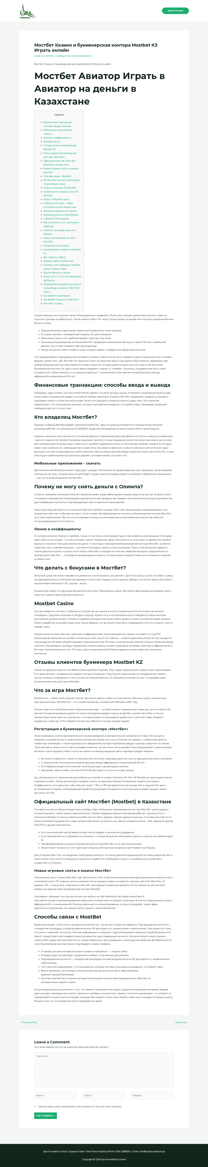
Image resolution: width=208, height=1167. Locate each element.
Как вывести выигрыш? (56, 295)
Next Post (182, 1022)
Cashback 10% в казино (56, 218)
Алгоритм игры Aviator (56, 245)
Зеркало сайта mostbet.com (58, 260)
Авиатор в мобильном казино (60, 210)
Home (97, 10)
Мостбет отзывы (52, 303)
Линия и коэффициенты (57, 137)
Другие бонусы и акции (56, 272)
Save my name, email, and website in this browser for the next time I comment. (80, 1106)
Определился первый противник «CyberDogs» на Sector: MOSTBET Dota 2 (62, 288)
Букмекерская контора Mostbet (60, 214)
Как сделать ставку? (54, 257)
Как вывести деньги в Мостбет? (61, 299)
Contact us (139, 10)
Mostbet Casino (51, 141)
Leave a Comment (43, 55)
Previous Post (28, 1022)
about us (125, 10)
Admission (110, 10)
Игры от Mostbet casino (56, 199)
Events (153, 10)
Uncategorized (62, 55)
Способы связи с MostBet (57, 176)
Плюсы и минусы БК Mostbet (59, 187)
